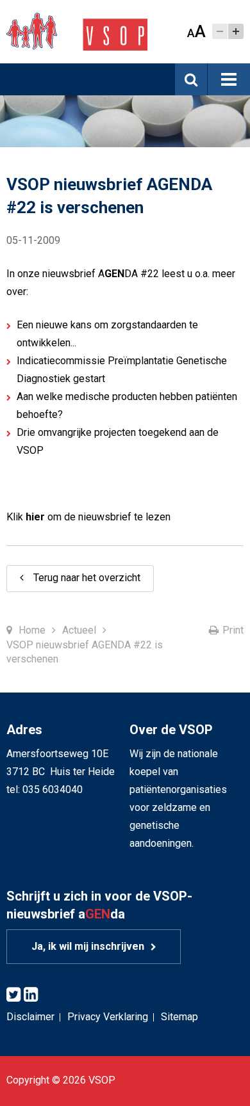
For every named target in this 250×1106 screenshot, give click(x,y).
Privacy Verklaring (107, 1017)
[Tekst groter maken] (236, 31)
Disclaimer (30, 1017)
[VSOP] (76, 31)
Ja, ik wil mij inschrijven (87, 946)
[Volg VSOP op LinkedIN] (31, 995)
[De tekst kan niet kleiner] (220, 31)
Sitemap (179, 1017)
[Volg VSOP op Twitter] (13, 995)
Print (233, 630)
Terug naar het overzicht (86, 578)
